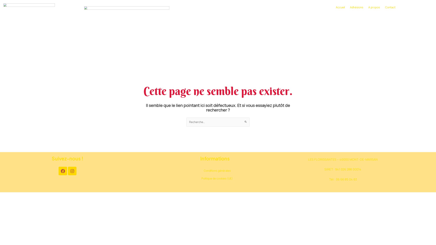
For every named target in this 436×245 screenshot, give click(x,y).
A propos (374, 7)
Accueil (340, 7)
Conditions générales (217, 171)
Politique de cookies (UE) (217, 178)
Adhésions (356, 7)
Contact (390, 7)
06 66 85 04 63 (346, 179)
